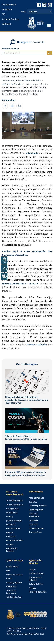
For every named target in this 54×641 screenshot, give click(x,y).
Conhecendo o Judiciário (35, 578)
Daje (8, 570)
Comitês (10, 532)
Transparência (9, 4)
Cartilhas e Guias (36, 573)
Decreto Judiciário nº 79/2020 (20, 283)
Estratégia (33, 520)
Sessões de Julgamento (11, 591)
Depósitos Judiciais (14, 574)
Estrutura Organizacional (14, 493)
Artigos (32, 569)
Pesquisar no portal (10, 48)
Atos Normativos (36, 498)
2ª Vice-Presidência (14, 504)
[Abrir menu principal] (49, 25)
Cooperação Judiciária (11, 549)
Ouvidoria (7, 9)
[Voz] (4, 268)
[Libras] (4, 260)
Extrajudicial (11, 512)
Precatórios (11, 586)
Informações (36, 491)
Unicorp (9, 516)
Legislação (33, 524)
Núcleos (10, 544)
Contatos (33, 502)
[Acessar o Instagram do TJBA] (44, 5)
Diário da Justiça (36, 510)
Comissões (11, 536)
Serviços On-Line (36, 528)
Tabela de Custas (13, 597)
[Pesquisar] (49, 53)
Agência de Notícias (35, 562)
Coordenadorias (13, 528)
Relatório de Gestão (37, 592)
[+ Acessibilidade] (4, 276)
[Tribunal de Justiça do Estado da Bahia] (35, 23)
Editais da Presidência (34, 515)
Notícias (32, 588)
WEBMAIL (6, 24)
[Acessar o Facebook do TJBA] (39, 5)
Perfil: (23, 12)
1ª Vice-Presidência (14, 500)
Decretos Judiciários (37, 506)
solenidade (32, 153)
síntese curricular (37, 344)
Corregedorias (12, 508)
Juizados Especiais (14, 520)
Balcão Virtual (12, 566)
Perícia (9, 578)
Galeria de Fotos (36, 584)
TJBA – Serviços (14, 560)
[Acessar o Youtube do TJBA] (50, 5)
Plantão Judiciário (14, 582)
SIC (3, 14)
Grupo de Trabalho (14, 540)
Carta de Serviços (10, 19)
